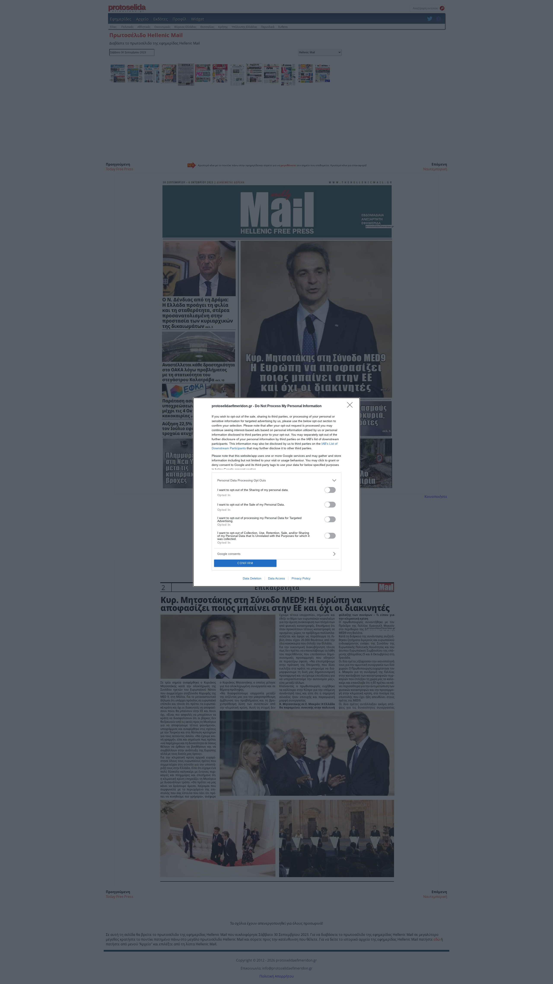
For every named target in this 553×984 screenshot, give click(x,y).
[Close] (351, 406)
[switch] (330, 490)
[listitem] (276, 480)
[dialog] (276, 492)
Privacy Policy (301, 578)
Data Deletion (252, 578)
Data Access (276, 578)
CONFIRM (245, 563)
